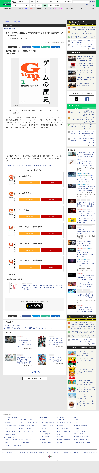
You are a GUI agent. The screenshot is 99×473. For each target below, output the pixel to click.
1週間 (85, 24)
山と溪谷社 (43, 431)
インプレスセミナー (26, 428)
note (47, 47)
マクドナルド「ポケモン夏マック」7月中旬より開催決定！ (86, 360)
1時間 (71, 24)
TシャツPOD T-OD (47, 425)
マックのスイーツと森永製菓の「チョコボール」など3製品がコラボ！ (86, 403)
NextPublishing (25, 442)
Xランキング (76, 105)
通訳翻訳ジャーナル (64, 425)
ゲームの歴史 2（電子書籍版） (31, 244)
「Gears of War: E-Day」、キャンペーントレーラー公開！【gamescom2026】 (85, 309)
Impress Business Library (27, 425)
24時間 (78, 24)
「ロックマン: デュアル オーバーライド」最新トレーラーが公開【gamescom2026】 (86, 296)
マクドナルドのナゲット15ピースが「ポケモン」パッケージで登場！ (86, 371)
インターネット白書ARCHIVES (13, 445)
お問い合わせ (21, 452)
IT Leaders (7, 428)
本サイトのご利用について (9, 452)
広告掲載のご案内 (32, 452)
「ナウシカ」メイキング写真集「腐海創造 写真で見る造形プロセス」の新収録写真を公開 (24, 342)
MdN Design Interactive (65, 439)
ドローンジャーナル (10, 431)
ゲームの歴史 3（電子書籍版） (31, 260)
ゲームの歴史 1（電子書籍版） (31, 227)
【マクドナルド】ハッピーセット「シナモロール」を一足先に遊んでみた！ (86, 396)
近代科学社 (43, 439)
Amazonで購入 (29, 182)
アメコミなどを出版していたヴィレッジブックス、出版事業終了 (55, 359)
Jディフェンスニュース (65, 423)
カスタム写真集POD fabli (83, 439)
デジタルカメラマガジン (11, 439)
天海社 (78, 420)
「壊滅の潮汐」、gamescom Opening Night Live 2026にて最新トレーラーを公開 (86, 188)
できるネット (8, 442)
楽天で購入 (51, 182)
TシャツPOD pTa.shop (82, 436)
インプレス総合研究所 (10, 425)
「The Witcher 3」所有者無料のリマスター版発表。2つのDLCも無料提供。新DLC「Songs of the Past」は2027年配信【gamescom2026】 (83, 29)
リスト (19, 47)
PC (45, 8)
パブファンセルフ (80, 431)
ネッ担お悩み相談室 (10, 434)
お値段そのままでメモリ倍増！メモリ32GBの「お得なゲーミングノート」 (85, 65)
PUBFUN (76, 428)
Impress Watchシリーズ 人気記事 (82, 317)
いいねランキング (89, 108)
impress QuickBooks (81, 425)
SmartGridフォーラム (26, 420)
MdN (58, 434)
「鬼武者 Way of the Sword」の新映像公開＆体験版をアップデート (86, 231)
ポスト (13, 47)
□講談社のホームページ (12, 325)
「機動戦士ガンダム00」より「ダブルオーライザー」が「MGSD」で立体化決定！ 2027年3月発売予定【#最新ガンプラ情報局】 (83, 332)
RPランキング (74, 108)
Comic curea (79, 423)
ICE (75, 417)
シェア (27, 47)
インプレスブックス (26, 439)
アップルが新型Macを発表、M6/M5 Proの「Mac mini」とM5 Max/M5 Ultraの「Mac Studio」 (82, 324)
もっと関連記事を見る (33, 372)
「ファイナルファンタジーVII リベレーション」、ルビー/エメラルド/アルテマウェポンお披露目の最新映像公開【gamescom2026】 (83, 33)
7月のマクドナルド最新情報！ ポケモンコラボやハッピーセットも (84, 348)
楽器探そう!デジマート (48, 423)
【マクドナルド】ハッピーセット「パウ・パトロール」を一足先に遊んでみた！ (86, 389)
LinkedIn (57, 47)
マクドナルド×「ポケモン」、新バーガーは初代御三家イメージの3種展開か (86, 382)
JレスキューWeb (63, 428)
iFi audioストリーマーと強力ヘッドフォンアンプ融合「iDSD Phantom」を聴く (86, 58)
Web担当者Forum (9, 423)
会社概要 (66, 452)
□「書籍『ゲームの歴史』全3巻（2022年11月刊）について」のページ (30, 165)
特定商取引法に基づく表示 (90, 452)
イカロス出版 (60, 417)
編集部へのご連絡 (43, 452)
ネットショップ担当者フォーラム (29, 423)
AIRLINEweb (62, 420)
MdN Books (62, 437)
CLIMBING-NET (46, 437)
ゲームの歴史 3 (25, 210)
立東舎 (44, 428)
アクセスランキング (78, 22)
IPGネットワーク (78, 434)
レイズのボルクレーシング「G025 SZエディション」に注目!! (86, 72)
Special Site (76, 52)
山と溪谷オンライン (47, 434)
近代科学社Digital (46, 442)
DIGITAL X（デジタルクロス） (29, 431)
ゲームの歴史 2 (25, 193)
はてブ (37, 47)
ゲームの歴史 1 (25, 176)
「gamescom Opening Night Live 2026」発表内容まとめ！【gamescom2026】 (85, 277)
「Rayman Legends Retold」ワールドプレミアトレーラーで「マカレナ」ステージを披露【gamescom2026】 (86, 286)
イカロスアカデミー (64, 431)
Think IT (7, 420)
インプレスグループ (75, 452)
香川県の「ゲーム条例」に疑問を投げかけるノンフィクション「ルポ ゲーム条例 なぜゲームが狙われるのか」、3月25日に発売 (42, 287)
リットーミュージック (48, 420)
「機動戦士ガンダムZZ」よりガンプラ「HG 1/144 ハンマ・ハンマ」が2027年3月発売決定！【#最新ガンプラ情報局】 (82, 341)
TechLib (61, 445)
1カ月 (92, 24)
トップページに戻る (34, 378)
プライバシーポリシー (56, 452)
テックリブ (60, 442)
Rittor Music (43, 417)
